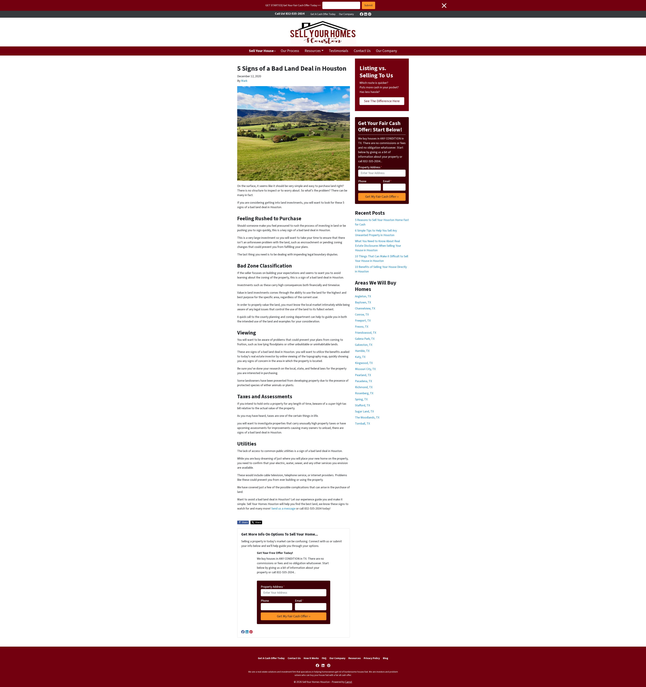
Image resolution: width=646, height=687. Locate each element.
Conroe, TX (362, 314)
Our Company (346, 14)
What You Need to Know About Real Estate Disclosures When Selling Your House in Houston (378, 245)
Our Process (290, 51)
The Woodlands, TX (367, 417)
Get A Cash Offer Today (323, 14)
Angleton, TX (363, 296)
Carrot (348, 682)
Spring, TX (361, 399)
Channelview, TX (365, 308)
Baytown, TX (363, 302)
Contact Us (362, 51)
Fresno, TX (361, 327)
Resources (313, 51)
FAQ (324, 658)
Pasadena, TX (363, 381)
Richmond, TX (363, 387)
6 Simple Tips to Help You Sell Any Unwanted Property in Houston (376, 232)
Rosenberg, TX (364, 393)
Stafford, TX (362, 405)
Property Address (273, 587)
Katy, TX (360, 357)
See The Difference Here (382, 101)
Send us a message (283, 508)
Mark (244, 81)
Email (299, 601)
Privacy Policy (372, 658)
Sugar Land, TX (364, 411)
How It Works (311, 658)
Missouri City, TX (365, 369)
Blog (385, 658)
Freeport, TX (363, 321)
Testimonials (338, 51)
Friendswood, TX (365, 333)
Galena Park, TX (364, 339)
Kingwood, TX (364, 363)
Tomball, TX (362, 423)
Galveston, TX (363, 345)
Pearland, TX (363, 375)
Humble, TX (362, 351)
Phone (265, 601)
